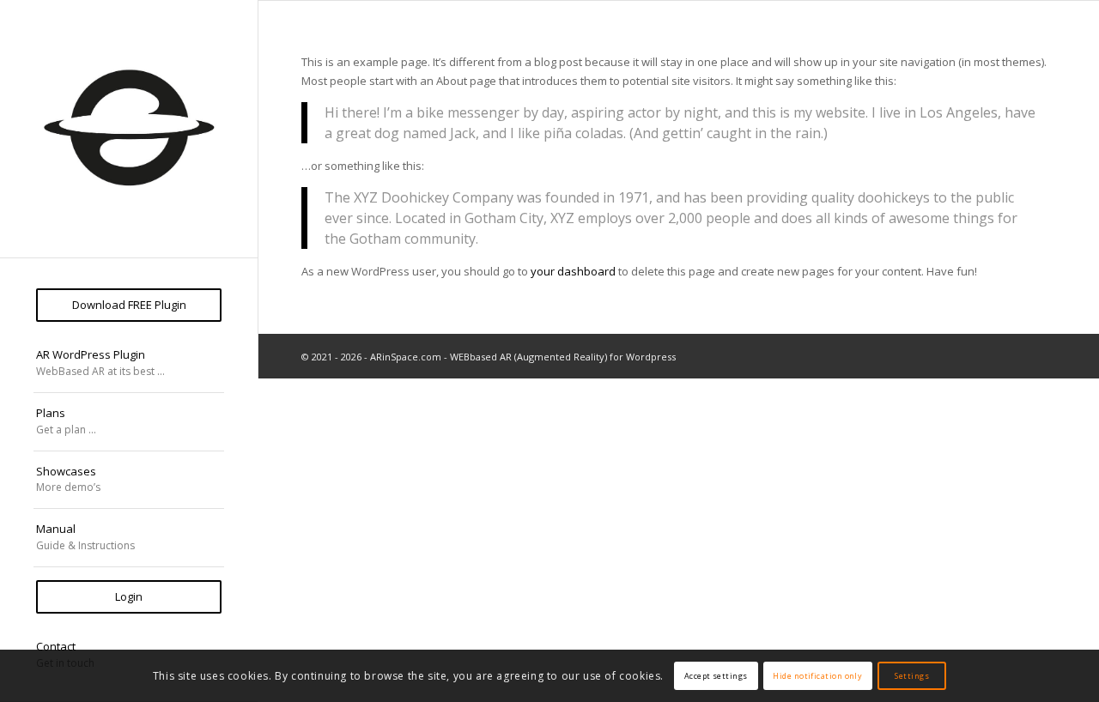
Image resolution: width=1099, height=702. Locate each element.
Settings (912, 675)
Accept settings (716, 675)
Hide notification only (817, 675)
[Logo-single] (128, 128)
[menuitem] (128, 305)
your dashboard (573, 271)
